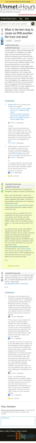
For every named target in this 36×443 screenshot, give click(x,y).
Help (25, 2)
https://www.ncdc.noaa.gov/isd (14, 205)
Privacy (12, 431)
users (27, 18)
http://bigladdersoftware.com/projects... (17, 283)
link (7, 260)
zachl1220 (13, 143)
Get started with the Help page (27, 14)
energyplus (9, 40)
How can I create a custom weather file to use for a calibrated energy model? (20, 110)
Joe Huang (13, 316)
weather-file (17, 40)
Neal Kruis (13, 122)
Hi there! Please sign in (8, 18)
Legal (18, 431)
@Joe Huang (16, 153)
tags (20, 18)
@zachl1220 (12, 104)
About (2, 431)
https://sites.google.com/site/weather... (17, 246)
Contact (24, 431)
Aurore (12, 338)
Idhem (12, 172)
